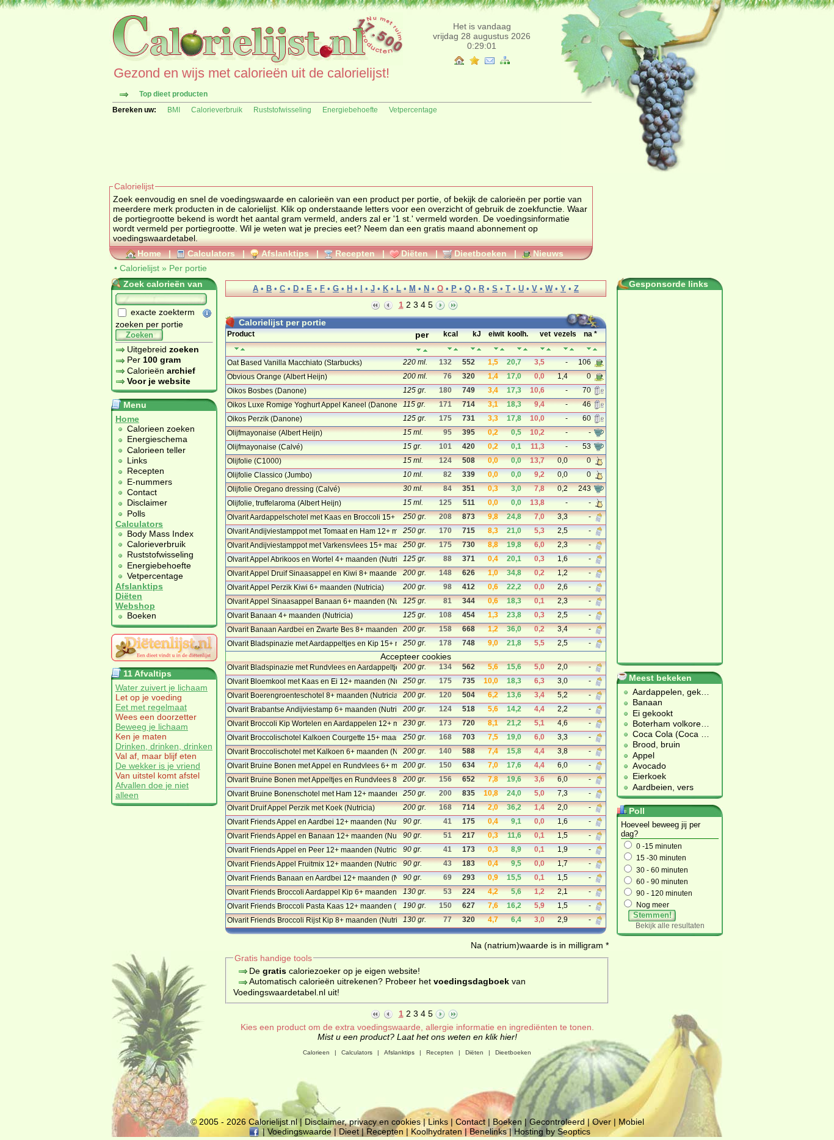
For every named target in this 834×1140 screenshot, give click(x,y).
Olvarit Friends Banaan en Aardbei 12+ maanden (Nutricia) (311, 878)
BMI (173, 110)
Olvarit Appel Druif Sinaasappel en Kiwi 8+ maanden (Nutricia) (311, 573)
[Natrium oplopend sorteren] (589, 348)
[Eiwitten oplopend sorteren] (496, 348)
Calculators (211, 253)
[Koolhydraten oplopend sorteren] (519, 348)
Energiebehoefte (350, 110)
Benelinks (488, 1131)
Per (154, 360)
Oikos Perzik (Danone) (264, 419)
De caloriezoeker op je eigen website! (334, 971)
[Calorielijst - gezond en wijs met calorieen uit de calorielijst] (256, 62)
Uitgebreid (163, 349)
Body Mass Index (160, 534)
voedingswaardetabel (154, 238)
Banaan (647, 702)
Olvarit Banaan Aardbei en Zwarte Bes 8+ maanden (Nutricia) (311, 629)
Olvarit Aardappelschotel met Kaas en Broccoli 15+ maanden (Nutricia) (311, 517)
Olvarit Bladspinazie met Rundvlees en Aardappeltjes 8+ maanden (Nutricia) (311, 667)
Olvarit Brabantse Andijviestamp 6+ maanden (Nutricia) (311, 709)
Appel (644, 755)
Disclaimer (147, 502)
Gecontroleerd (557, 1122)
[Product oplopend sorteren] (236, 348)
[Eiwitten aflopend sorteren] (502, 348)
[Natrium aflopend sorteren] (595, 348)
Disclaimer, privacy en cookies (363, 1122)
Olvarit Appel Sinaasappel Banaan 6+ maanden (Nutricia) (311, 601)
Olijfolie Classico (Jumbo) (269, 475)
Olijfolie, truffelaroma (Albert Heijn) (284, 503)
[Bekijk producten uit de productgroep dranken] (599, 362)
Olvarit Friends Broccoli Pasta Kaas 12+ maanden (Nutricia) (311, 906)
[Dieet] (164, 664)
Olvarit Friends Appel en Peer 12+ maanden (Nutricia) (311, 850)
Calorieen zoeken (161, 429)
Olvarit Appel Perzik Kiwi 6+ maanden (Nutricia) (305, 587)
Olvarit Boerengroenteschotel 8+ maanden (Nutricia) (311, 695)
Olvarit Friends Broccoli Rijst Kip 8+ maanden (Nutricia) (311, 920)
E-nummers (149, 482)
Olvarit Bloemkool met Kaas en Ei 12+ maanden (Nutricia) (311, 681)
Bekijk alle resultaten (670, 925)
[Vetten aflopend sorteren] (548, 348)
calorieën (316, 199)
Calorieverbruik (216, 110)
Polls (136, 513)
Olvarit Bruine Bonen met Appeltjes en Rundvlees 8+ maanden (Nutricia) (311, 779)
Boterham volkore (667, 723)
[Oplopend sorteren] (418, 350)
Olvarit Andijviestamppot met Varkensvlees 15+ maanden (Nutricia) (311, 545)
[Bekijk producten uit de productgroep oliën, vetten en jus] (599, 460)
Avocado (649, 766)
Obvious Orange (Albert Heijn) (277, 376)
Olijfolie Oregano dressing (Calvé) (283, 489)
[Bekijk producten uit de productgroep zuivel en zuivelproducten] (599, 390)
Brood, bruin (656, 744)
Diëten (414, 253)
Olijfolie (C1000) (254, 461)
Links (137, 460)
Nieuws (548, 253)
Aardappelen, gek (667, 692)
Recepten (355, 253)
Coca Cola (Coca (667, 734)
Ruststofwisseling (282, 110)
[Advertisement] (331, 147)
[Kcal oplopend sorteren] (450, 348)
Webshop (135, 606)
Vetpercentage (413, 110)
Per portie (188, 268)
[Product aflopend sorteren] (243, 348)
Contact (142, 492)
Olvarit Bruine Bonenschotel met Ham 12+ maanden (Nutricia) (311, 794)
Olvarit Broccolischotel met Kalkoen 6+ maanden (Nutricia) (311, 751)
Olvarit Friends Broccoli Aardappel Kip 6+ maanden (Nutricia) (311, 892)
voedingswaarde (252, 199)
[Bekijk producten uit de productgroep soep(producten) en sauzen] (599, 432)
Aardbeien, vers (663, 787)
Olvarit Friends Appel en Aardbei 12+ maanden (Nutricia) (311, 822)
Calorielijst (139, 268)
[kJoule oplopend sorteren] (473, 348)
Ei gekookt (653, 713)
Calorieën (161, 371)
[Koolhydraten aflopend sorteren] (525, 348)
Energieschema (157, 439)
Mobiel (631, 1122)
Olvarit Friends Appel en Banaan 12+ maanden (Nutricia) (311, 836)
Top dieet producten (173, 94)
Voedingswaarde (299, 1131)
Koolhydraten (436, 1131)
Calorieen (316, 1052)
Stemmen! (652, 915)
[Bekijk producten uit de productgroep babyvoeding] (599, 516)
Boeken (141, 615)
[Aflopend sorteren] (425, 350)
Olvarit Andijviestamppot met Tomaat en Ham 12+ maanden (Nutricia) (311, 531)
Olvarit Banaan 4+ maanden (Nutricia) (290, 615)
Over (601, 1122)
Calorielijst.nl (272, 1122)
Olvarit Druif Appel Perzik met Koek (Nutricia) (301, 808)
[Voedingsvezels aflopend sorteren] (572, 348)
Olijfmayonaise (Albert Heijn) (274, 433)
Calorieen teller (156, 450)
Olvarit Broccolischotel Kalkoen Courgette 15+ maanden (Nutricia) (311, 737)
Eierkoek (649, 776)
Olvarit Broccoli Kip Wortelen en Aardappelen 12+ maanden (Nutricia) (311, 723)
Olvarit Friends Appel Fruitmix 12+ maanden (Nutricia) (311, 864)
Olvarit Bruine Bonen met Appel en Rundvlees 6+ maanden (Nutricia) (311, 765)
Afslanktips (285, 253)
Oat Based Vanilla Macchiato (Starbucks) (294, 362)
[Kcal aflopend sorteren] (456, 348)
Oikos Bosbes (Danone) (266, 391)
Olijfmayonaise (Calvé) (265, 447)
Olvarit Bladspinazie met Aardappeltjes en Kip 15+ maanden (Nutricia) (311, 643)
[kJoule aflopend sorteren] (479, 348)
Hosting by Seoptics (552, 1131)
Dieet (349, 1131)
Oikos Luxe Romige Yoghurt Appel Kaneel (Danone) (311, 405)
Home (149, 253)
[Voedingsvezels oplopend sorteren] (566, 348)
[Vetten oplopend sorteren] (542, 348)
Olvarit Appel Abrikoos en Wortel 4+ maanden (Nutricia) (311, 559)
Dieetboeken (480, 253)
